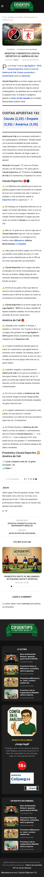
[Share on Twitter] (31, 479)
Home (4, 17)
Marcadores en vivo (9, 872)
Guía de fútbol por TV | (28, 872)
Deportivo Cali (8, 199)
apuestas (26, 75)
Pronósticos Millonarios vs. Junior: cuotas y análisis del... (29, 680)
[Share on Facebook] (28, 479)
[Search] (41, 6)
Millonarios (19, 240)
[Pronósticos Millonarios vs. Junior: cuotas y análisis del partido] (11, 682)
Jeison (16, 60)
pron (26, 72)
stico (32, 72)
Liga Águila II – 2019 (32, 65)
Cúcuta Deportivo (15, 69)
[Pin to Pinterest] (33, 479)
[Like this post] (26, 479)
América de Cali (9, 72)
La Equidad (21, 244)
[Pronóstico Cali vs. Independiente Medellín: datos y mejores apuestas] (11, 694)
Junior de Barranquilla (20, 98)
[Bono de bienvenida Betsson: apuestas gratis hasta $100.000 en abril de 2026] (11, 658)
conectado (25, 603)
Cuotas (20, 72)
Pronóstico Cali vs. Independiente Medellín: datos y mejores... (29, 692)
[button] (4, 567)
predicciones (8, 75)
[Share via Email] (36, 479)
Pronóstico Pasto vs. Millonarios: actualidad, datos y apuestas (22, 578)
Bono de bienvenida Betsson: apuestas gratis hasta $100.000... (29, 656)
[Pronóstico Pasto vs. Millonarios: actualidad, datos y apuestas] (22, 560)
